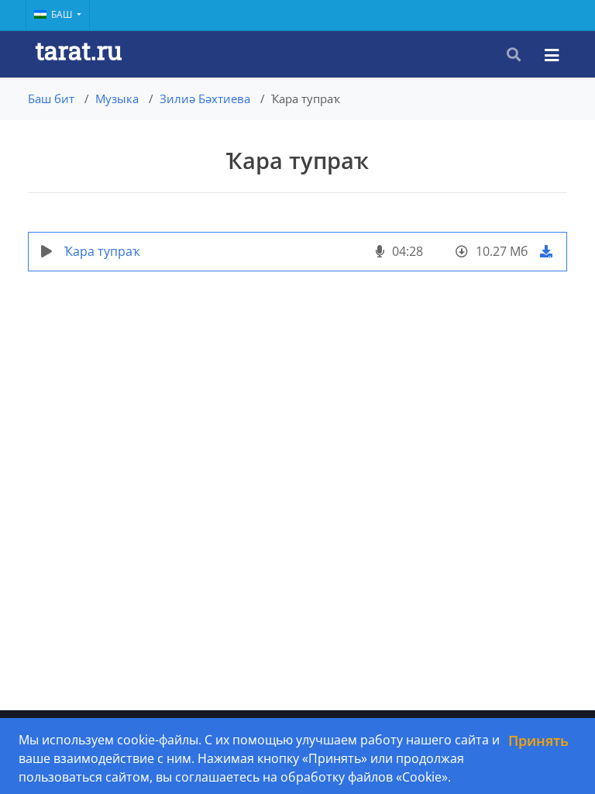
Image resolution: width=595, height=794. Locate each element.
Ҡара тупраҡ (102, 251)
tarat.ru (79, 50)
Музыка (117, 98)
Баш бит (51, 98)
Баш (62, 14)
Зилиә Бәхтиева (205, 98)
